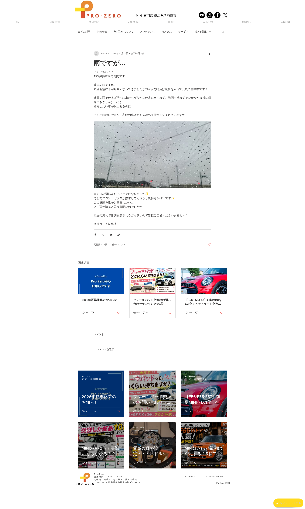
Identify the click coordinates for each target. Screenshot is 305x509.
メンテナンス (147, 31)
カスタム (167, 31)
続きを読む (201, 31)
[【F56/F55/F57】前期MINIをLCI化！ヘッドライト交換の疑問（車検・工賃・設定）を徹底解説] (204, 281)
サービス (183, 31)
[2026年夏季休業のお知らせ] (101, 281)
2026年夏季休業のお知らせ (99, 300)
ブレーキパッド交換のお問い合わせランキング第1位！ (152, 301)
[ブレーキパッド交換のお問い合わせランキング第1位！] (153, 281)
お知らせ (102, 31)
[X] (225, 15)
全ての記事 (84, 31)
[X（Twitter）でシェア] (103, 234)
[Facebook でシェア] (95, 234)
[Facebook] (217, 15)
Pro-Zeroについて (123, 31)
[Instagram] (210, 15)
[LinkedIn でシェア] (110, 234)
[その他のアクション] (209, 53)
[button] (133, 22)
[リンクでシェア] (118, 234)
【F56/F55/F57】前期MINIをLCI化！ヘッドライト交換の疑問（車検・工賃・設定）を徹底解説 (203, 302)
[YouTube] (202, 15)
